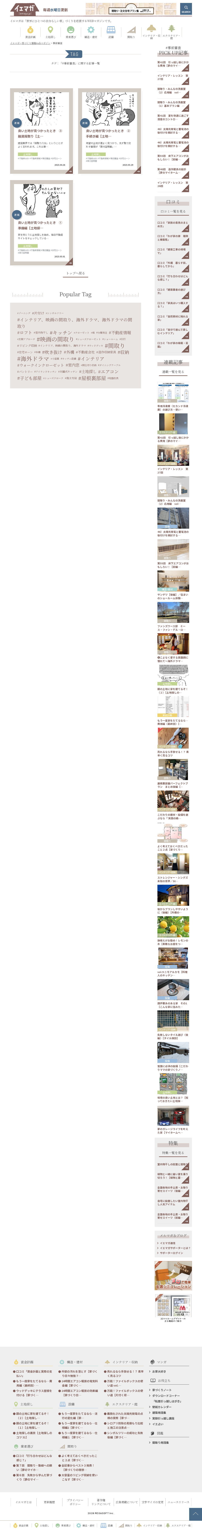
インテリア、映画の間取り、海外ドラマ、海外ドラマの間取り (74, 322)
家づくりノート (162, 1390)
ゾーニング (24, 313)
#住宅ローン (56, 158)
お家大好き (159, 1371)
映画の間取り (57, 339)
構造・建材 (167, 589)
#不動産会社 (23, 158)
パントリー (26, 371)
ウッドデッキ (96, 345)
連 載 (17, 123)
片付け (39, 313)
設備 (167, 526)
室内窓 (73, 365)
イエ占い (157, 1424)
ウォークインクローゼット (42, 365)
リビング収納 (28, 345)
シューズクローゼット (89, 339)
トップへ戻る (75, 273)
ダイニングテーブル (110, 365)
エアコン (110, 371)
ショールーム (111, 339)
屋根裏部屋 (93, 378)
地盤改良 (113, 378)
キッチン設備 (69, 358)
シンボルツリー (55, 313)
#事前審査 (45, 158)
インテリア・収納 (167, 463)
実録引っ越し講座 (163, 1418)
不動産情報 (121, 332)
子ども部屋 (31, 378)
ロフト (26, 332)
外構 (70, 352)
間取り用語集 (160, 1442)
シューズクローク (54, 378)
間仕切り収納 (89, 365)
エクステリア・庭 (167, 432)
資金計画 (167, 715)
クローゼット (82, 332)
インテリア (92, 358)
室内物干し (41, 332)
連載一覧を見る (173, 372)
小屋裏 (55, 358)
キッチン (62, 332)
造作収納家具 (107, 352)
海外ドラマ (35, 358)
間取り (116, 345)
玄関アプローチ (27, 339)
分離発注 (102, 332)
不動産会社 (86, 352)
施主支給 (71, 378)
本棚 (38, 352)
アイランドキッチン (46, 371)
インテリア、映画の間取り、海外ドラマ (63, 345)
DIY (123, 339)
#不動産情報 (35, 158)
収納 (124, 352)
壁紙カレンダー (162, 1407)
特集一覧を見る (173, 1153)
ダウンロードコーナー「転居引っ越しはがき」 (167, 1398)
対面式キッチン (69, 371)
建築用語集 (159, 1413)
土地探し (27, 154)
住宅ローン (26, 352)
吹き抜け (53, 352)
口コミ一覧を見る (173, 212)
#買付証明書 (91, 161)
